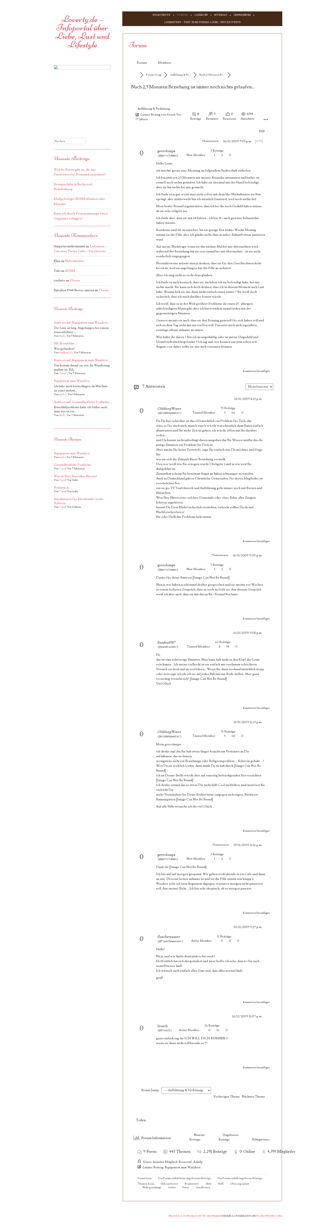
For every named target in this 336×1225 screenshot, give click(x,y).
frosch (171, 114)
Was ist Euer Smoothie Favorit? (75, 476)
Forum (182, 15)
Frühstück (61, 488)
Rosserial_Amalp (191, 1162)
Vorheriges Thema (226, 1097)
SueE (62, 336)
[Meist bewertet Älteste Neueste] (259, 386)
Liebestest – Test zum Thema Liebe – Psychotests (202, 22)
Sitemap (220, 15)
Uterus (75, 280)
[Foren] (135, 75)
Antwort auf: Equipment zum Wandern (81, 323)
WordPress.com (269, 1216)
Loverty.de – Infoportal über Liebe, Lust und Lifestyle (82, 31)
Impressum (242, 15)
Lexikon (201, 15)
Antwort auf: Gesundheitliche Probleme (81, 402)
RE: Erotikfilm (64, 343)
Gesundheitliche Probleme (72, 465)
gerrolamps (166, 151)
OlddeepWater (169, 408)
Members (164, 63)
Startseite (161, 15)
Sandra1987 (166, 642)
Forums (142, 63)
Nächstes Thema (254, 1097)
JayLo (62, 394)
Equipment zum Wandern (182, 1167)
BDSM (70, 271)
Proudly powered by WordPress (194, 1216)
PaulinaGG (65, 352)
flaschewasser (168, 936)
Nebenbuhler (74, 261)
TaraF (63, 373)
